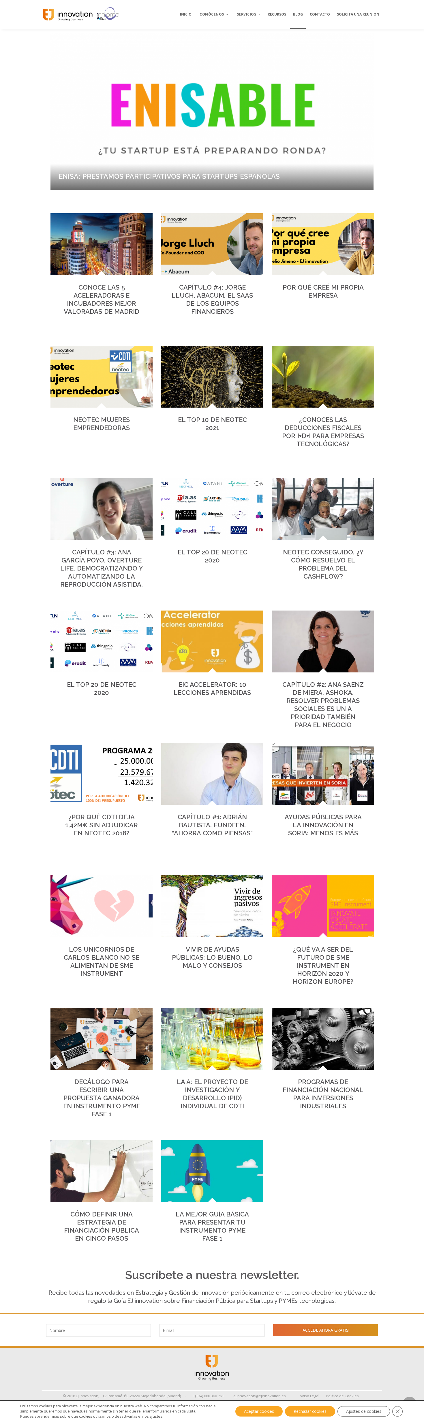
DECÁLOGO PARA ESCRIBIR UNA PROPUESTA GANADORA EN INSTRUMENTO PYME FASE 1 (101, 1098)
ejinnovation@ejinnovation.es (259, 1395)
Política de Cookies (342, 1395)
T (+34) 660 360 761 (208, 1395)
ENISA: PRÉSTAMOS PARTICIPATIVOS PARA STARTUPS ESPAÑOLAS (169, 176)
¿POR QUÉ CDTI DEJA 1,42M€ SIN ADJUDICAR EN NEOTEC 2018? (101, 825)
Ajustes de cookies (363, 1411)
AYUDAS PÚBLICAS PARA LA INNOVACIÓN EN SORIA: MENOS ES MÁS (323, 825)
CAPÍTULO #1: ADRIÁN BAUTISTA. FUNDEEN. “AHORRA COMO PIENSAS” (212, 825)
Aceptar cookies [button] (259, 1411)
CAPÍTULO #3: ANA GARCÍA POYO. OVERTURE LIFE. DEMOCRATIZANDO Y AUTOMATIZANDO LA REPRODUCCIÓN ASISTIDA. (101, 568)
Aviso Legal (309, 1395)
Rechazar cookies (310, 1411)
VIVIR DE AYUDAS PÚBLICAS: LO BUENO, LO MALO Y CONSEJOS (212, 957)
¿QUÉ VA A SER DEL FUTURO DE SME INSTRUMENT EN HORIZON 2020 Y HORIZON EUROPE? (323, 965)
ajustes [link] (156, 1416)
